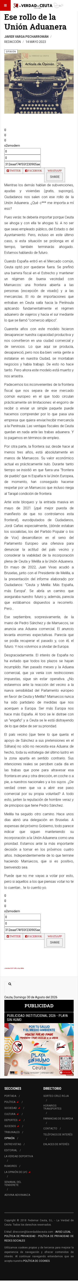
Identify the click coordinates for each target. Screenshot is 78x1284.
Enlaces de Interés (56, 1144)
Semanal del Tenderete (12, 1184)
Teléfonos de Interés (57, 1134)
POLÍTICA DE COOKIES (36, 1260)
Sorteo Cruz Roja (56, 1095)
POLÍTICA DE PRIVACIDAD (20, 1236)
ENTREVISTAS (12, 1144)
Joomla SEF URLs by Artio (14, 968)
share (54, 177)
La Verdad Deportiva (18, 1156)
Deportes (10, 1120)
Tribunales (12, 1132)
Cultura (9, 1114)
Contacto (50, 1128)
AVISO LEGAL (63, 1231)
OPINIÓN (9, 1138)
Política (9, 1102)
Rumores (10, 1166)
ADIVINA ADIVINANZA (17, 1194)
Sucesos (10, 1126)
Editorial (10, 1150)
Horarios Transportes (52, 1107)
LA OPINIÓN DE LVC (15, 1172)
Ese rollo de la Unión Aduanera (35, 22)
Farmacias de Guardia (58, 1118)
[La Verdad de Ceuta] (38, 5)
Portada (10, 1095)
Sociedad (10, 1108)
